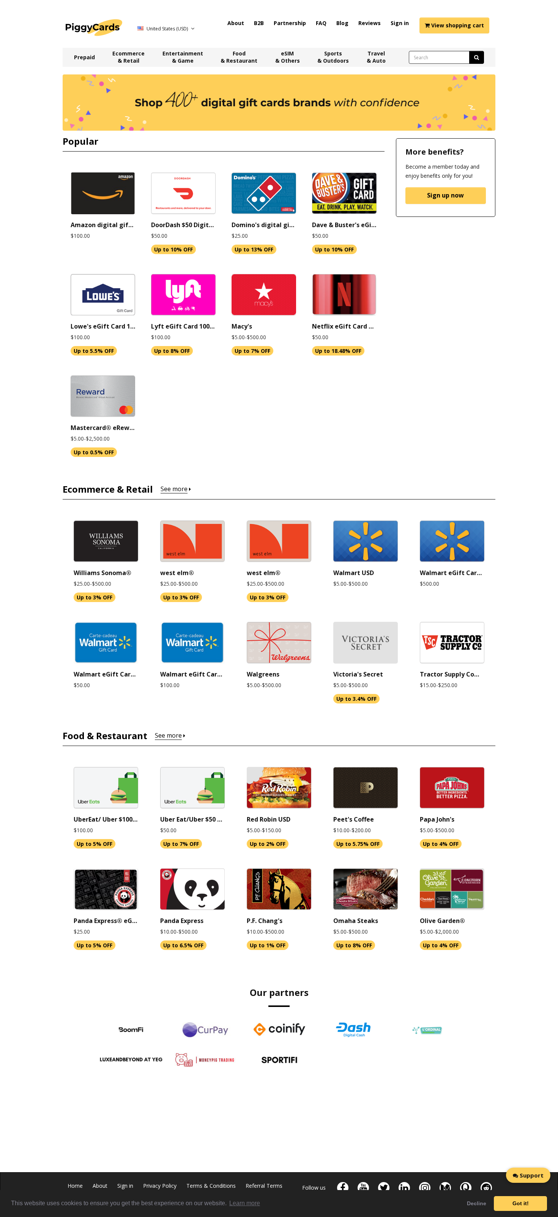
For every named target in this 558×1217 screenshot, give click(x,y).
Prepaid (84, 57)
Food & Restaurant (239, 57)
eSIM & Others (287, 57)
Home (75, 1185)
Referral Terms (264, 1185)
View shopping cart (457, 25)
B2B (259, 23)
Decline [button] (476, 1203)
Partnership (290, 23)
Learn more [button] (244, 1203)
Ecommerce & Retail (128, 57)
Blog (342, 23)
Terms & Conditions (211, 1185)
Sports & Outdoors (333, 57)
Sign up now (445, 195)
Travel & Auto (376, 57)
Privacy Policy (160, 1185)
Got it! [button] (520, 1203)
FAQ (321, 23)
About (235, 23)
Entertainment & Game (182, 57)
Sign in (400, 23)
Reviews (369, 23)
